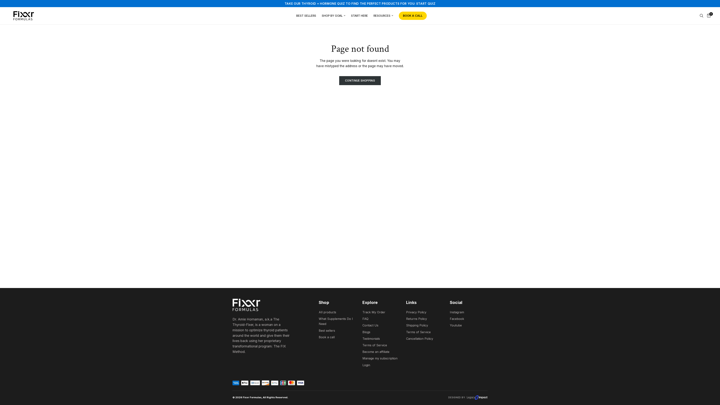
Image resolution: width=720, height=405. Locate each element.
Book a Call (413, 15)
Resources (382, 15)
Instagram (457, 312)
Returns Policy (416, 319)
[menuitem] (306, 16)
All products (327, 312)
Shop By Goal (332, 15)
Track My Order (373, 312)
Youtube (456, 325)
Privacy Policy (416, 312)
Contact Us (370, 325)
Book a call (327, 337)
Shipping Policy (417, 325)
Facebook (457, 319)
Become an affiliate (375, 352)
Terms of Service (418, 332)
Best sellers (327, 330)
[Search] (701, 15)
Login (366, 365)
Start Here (359, 15)
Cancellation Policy (419, 338)
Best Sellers (306, 15)
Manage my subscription (380, 358)
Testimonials (371, 338)
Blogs (366, 332)
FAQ (365, 319)
